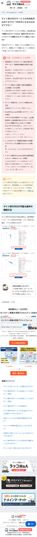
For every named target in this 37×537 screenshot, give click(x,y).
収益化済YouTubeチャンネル (14, 532)
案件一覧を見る (18, 373)
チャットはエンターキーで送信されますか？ (18, 386)
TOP (26, 8)
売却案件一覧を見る (25, 529)
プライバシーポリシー (10, 522)
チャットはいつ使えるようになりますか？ (17, 448)
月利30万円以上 (26, 532)
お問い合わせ (22, 522)
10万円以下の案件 (27, 534)
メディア (26, 520)
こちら (10, 169)
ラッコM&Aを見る (18, 343)
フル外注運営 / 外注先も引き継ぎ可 (13, 534)
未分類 (13, 302)
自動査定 (19, 8)
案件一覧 (12, 8)
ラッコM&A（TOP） (15, 520)
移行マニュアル (13, 108)
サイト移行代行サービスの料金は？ (15, 406)
